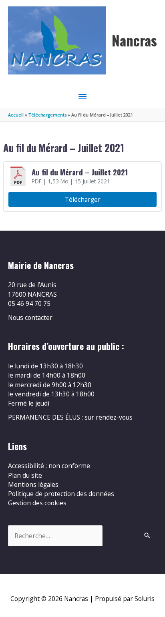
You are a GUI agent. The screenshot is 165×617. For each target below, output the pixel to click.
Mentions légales (33, 484)
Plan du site (25, 475)
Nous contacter (30, 317)
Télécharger (83, 199)
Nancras (134, 40)
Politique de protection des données (61, 493)
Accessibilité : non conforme (49, 465)
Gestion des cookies (37, 502)
